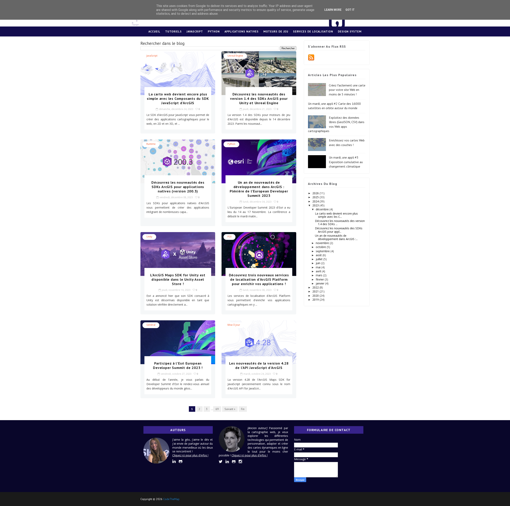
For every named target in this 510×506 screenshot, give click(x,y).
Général (150, 325)
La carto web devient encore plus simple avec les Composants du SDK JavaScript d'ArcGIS (178, 98)
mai (318, 267)
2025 (316, 197)
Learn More (332, 9)
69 (217, 409)
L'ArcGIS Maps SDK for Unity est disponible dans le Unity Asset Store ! (177, 279)
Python (214, 31)
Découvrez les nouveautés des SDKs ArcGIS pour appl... (338, 229)
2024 (316, 201)
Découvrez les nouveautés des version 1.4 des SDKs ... (340, 222)
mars (319, 275)
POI (229, 236)
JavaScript (194, 31)
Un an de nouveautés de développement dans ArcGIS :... (336, 237)
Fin (242, 409)
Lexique (255, 41)
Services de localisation (313, 31)
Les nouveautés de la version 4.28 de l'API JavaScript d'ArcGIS (258, 365)
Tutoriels (173, 31)
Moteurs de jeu (275, 31)
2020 (316, 295)
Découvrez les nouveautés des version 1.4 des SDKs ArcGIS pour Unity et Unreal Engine (259, 98)
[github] (180, 461)
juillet (319, 259)
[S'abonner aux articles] (311, 57)
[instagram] (240, 461)
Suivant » (230, 409)
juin (318, 263)
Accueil (154, 31)
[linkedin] (174, 461)
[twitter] (221, 461)
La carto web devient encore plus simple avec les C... (336, 215)
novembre (323, 243)
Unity (149, 236)
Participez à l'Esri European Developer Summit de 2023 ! (178, 365)
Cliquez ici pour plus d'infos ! (190, 455)
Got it (350, 9)
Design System (350, 31)
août (319, 255)
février (320, 279)
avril (319, 271)
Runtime (151, 144)
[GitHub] (359, 499)
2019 (316, 299)
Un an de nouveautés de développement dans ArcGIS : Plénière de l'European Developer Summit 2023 (259, 189)
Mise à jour (234, 325)
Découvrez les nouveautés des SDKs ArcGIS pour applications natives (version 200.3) (177, 186)
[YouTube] (366, 499)
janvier (320, 283)
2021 (316, 291)
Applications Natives (242, 31)
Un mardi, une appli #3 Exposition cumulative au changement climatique (346, 161)
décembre (323, 209)
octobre (321, 247)
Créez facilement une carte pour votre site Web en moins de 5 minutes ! (347, 89)
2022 (316, 287)
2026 (316, 193)
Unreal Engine (235, 55)
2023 (316, 205)
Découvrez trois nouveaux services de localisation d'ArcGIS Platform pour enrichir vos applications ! (259, 279)
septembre (323, 251)
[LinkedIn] (352, 499)
